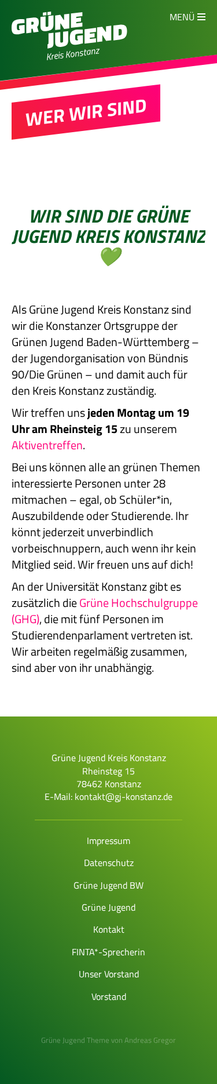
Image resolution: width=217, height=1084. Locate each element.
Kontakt (108, 929)
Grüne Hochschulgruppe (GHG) (105, 611)
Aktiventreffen (47, 445)
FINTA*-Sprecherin (108, 952)
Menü (182, 17)
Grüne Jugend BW (108, 885)
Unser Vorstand (109, 974)
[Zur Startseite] (69, 45)
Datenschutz (109, 863)
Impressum (108, 840)
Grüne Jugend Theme (75, 1040)
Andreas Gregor (150, 1040)
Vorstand (108, 996)
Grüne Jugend (108, 907)
